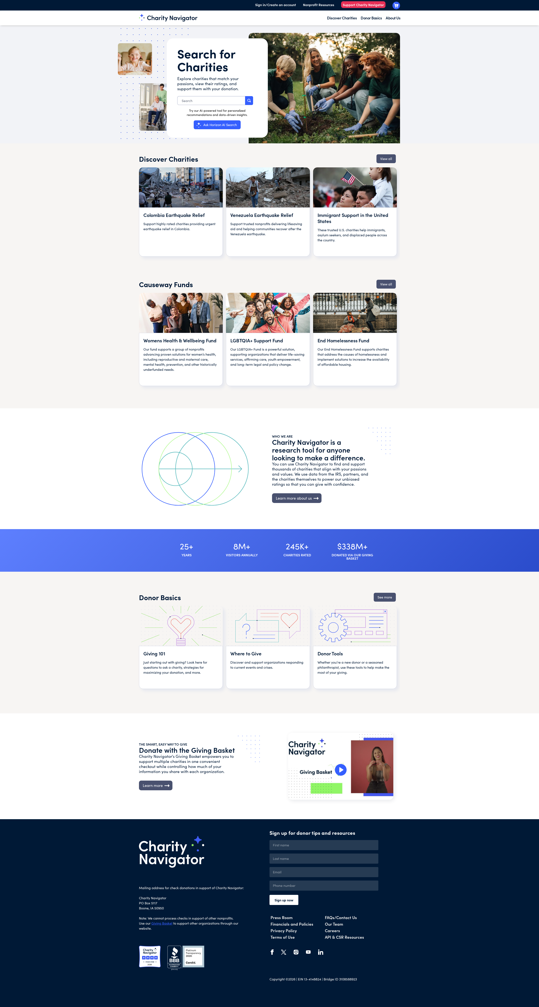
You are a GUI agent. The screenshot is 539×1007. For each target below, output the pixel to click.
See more (385, 597)
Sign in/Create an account (275, 4)
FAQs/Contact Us (341, 917)
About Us (393, 17)
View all (386, 158)
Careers (332, 930)
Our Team (334, 924)
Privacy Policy (284, 930)
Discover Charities (342, 17)
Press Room (282, 917)
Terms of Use (283, 937)
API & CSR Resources (344, 937)
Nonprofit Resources (318, 4)
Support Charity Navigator (363, 4)
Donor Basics (371, 17)
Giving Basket (161, 923)
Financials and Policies (292, 924)
